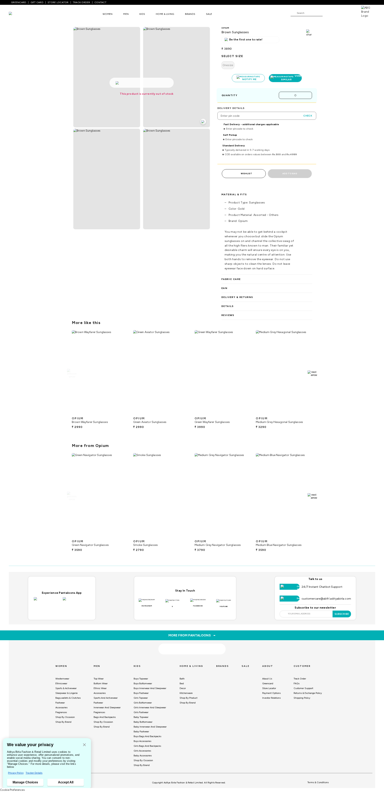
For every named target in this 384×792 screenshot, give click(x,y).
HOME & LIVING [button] (165, 14)
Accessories (61, 707)
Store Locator (269, 688)
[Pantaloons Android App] (76, 601)
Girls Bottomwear (143, 702)
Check (307, 115)
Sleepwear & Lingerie (66, 693)
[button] (84, 745)
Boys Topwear (141, 678)
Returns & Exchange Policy (308, 693)
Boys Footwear (141, 693)
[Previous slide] (71, 373)
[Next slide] (312, 373)
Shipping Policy (302, 697)
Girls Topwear (141, 697)
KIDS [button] (142, 14)
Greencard (267, 683)
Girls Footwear (141, 712)
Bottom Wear (101, 683)
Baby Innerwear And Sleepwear (150, 726)
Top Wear (99, 678)
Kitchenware (186, 693)
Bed (182, 683)
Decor (183, 688)
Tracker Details (34, 773)
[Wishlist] (327, 13)
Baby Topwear (141, 717)
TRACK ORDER (81, 2)
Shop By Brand (63, 722)
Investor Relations (271, 697)
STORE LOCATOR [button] (58, 2)
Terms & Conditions (318, 782)
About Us (267, 678)
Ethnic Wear (100, 688)
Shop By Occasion (65, 717)
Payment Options (271, 693)
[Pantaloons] (16, 14)
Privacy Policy (16, 773)
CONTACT (100, 2)
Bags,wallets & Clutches (68, 697)
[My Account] (339, 13)
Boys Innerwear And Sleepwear (150, 688)
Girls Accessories (142, 750)
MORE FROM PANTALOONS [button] (192, 635)
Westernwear (62, 678)
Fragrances (61, 712)
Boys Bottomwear (143, 683)
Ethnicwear (61, 683)
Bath (182, 678)
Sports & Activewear (66, 688)
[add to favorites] (121, 413)
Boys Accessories (142, 741)
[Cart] (350, 13)
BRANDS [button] (190, 14)
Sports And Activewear (106, 697)
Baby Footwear (141, 731)
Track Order (300, 678)
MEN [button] (126, 14)
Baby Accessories (143, 755)
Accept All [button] (65, 782)
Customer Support (303, 688)
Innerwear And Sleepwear (107, 707)
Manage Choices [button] (25, 782)
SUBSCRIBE (342, 614)
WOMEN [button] (107, 14)
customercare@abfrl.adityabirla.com (326, 598)
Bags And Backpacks (105, 717)
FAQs (296, 683)
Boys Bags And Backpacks (147, 736)
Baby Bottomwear (143, 722)
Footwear (60, 702)
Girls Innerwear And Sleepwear (150, 707)
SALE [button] (209, 14)
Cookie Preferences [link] (12, 790)
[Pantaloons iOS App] (47, 601)
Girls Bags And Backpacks (147, 746)
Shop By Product (188, 697)
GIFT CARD (37, 2)
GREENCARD (18, 2)
